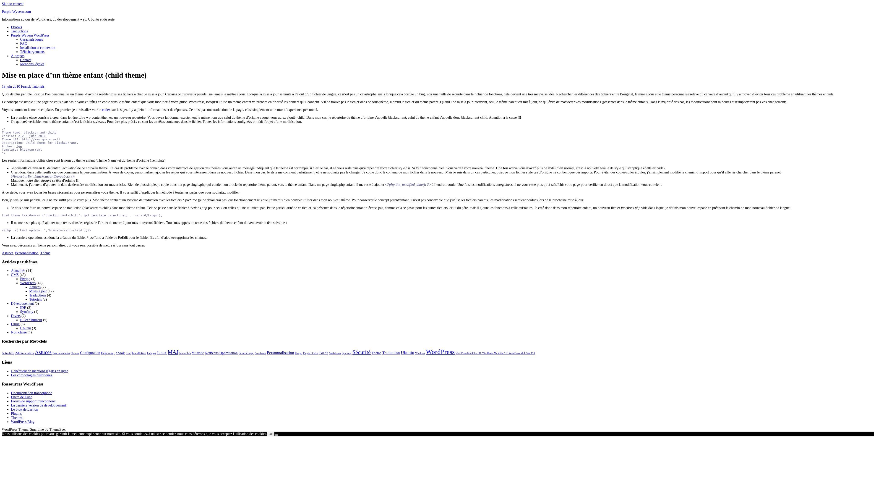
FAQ (23, 43)
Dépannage (108, 353)
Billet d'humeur (31, 320)
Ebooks (16, 27)
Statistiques (335, 353)
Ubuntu (25, 328)
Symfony (26, 312)
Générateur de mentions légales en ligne (39, 371)
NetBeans (212, 353)
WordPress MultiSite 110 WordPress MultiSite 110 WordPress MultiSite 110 (495, 353)
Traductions (19, 31)
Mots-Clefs (185, 353)
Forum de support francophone (33, 401)
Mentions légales (32, 64)
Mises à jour (38, 291)
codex (106, 110)
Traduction (391, 353)
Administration (24, 353)
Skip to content (12, 4)
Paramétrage (246, 353)
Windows (420, 353)
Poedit (323, 353)
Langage (151, 353)
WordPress (28, 283)
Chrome (75, 353)
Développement (22, 303)
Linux (15, 324)
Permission (260, 353)
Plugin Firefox (310, 353)
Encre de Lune (21, 397)
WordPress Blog (22, 422)
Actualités (18, 271)
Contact (25, 60)
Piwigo (25, 279)
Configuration (90, 353)
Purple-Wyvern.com (16, 11)
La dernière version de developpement (38, 405)
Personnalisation (27, 253)
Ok (271, 434)
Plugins (16, 413)
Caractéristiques (31, 39)
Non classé (19, 332)
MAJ (173, 352)
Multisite (198, 353)
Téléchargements (32, 52)
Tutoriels (38, 86)
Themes (16, 418)
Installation (139, 353)
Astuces (7, 253)
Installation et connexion (37, 48)
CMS (15, 275)
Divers (16, 316)
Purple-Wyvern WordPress (30, 35)
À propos (17, 56)
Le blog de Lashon (24, 409)
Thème (45, 253)
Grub (128, 353)
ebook (120, 353)
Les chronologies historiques (31, 375)
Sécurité (361, 352)
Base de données (61, 353)
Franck (26, 86)
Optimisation (228, 353)
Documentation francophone (31, 393)
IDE (23, 307)
